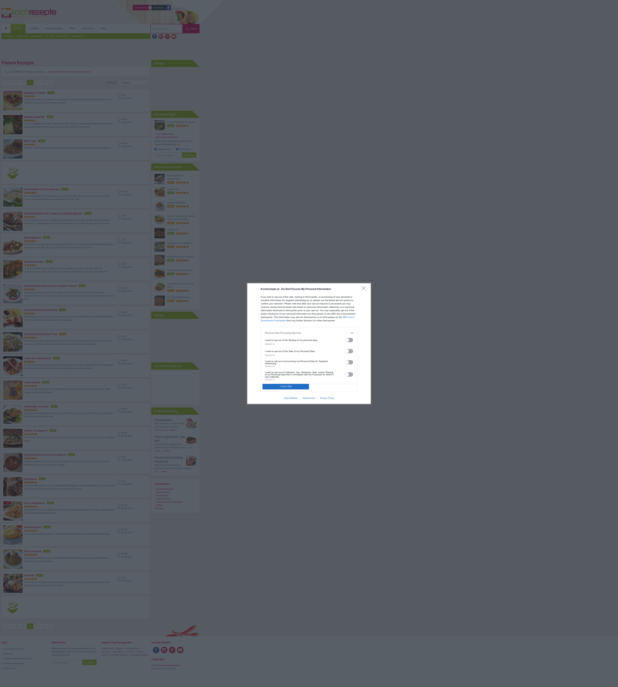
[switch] (349, 340)
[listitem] (309, 333)
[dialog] (309, 343)
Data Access (309, 398)
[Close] (365, 289)
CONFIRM (286, 386)
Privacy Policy (327, 398)
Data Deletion (291, 398)
